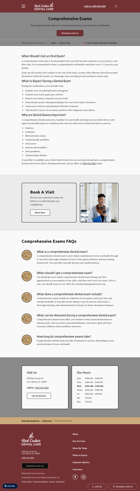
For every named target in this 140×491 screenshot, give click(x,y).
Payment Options (81, 462)
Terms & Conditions (40, 482)
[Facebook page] (75, 477)
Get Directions (39, 395)
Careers (52, 482)
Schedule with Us (70, 33)
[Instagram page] (83, 477)
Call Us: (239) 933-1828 (95, 6)
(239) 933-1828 (64, 43)
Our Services (79, 441)
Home (75, 434)
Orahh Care (60, 482)
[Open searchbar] (116, 6)
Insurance (78, 469)
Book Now (40, 212)
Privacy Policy (27, 482)
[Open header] (24, 6)
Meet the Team (80, 448)
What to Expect (80, 455)
